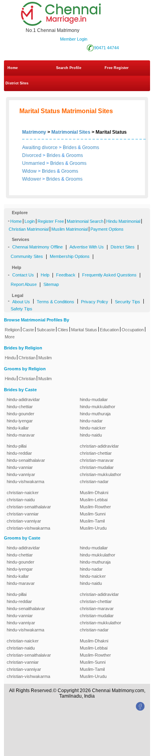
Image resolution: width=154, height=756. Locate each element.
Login (29, 221)
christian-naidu (21, 499)
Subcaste (46, 329)
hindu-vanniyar (21, 474)
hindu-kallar (18, 428)
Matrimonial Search (85, 221)
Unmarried (33, 163)
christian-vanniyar (24, 521)
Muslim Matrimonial (69, 229)
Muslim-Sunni (92, 513)
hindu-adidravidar (23, 399)
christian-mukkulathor (100, 474)
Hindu (10, 357)
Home (13, 68)
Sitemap (51, 284)
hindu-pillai (16, 446)
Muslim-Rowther (95, 506)
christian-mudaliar (97, 467)
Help (45, 275)
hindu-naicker (93, 428)
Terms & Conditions (55, 301)
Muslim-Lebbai (93, 499)
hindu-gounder (20, 413)
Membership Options (70, 256)
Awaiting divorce (40, 147)
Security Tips (127, 301)
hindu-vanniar (20, 467)
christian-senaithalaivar (29, 506)
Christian (27, 357)
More (10, 336)
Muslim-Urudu (93, 528)
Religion (12, 329)
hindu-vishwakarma (25, 481)
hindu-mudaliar (94, 399)
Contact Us (23, 275)
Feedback (65, 275)
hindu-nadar (91, 420)
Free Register (117, 68)
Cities (63, 329)
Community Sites (27, 256)
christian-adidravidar (99, 446)
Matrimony (34, 132)
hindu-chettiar (20, 406)
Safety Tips (21, 308)
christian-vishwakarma (28, 528)
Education (109, 329)
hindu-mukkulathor (97, 406)
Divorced (31, 155)
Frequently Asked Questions (109, 275)
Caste (28, 329)
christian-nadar (94, 481)
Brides (70, 147)
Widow (29, 171)
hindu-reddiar (19, 453)
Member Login (73, 39)
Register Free (51, 221)
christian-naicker (23, 492)
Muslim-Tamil (92, 521)
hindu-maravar (21, 435)
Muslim (45, 357)
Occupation (133, 329)
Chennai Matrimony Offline (37, 247)
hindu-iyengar (20, 420)
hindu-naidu (91, 435)
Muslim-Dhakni (94, 492)
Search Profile (68, 68)
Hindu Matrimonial (123, 221)
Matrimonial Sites (70, 132)
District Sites (17, 83)
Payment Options (107, 229)
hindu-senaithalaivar (26, 460)
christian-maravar (97, 460)
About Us (21, 301)
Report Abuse (24, 284)
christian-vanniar (23, 513)
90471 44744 (106, 47)
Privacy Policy (94, 301)
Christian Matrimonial (29, 229)
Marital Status (84, 329)
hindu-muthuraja (95, 413)
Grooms (90, 147)
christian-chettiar (96, 453)
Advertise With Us (86, 247)
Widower (31, 179)
